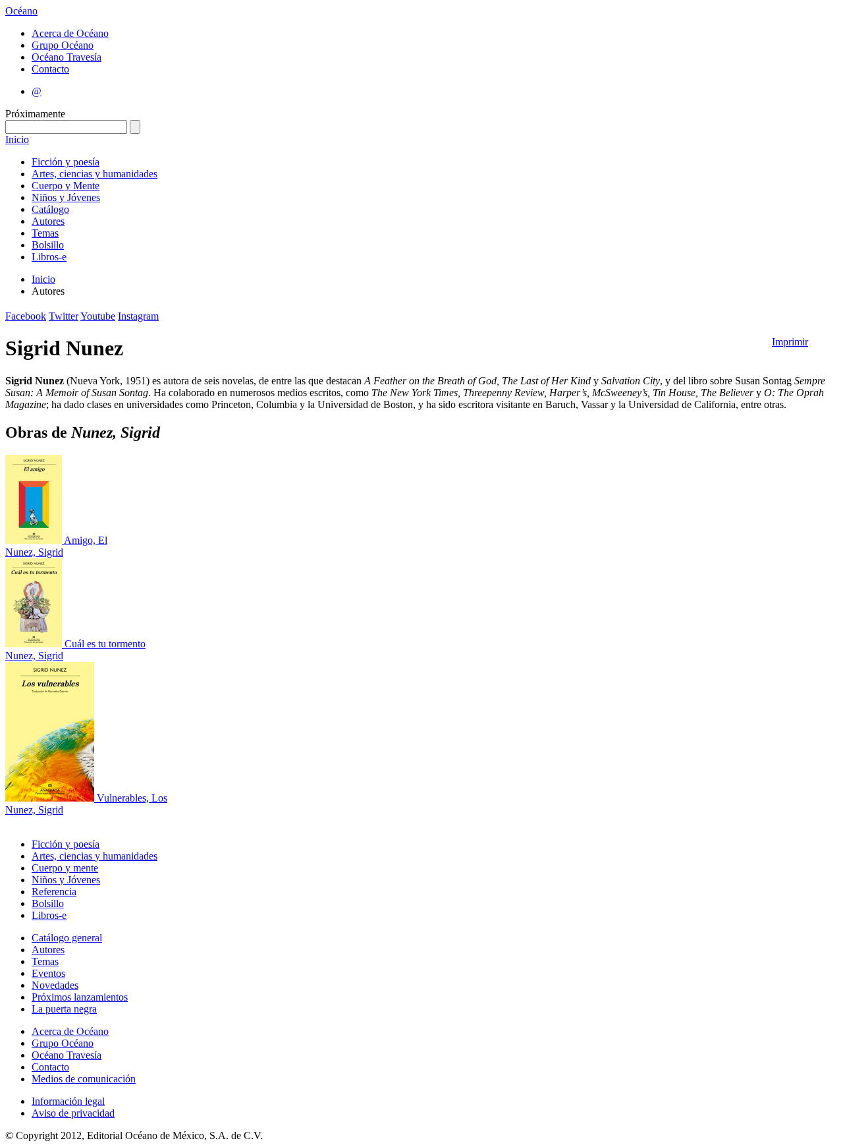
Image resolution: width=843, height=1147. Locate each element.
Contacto (50, 68)
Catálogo (50, 209)
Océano (21, 10)
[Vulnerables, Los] (51, 798)
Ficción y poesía (65, 161)
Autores (48, 221)
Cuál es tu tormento (105, 643)
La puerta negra (64, 1009)
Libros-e (49, 256)
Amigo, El (85, 540)
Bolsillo (48, 244)
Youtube (97, 316)
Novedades (55, 985)
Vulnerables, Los (132, 798)
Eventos (48, 973)
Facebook (25, 316)
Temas (45, 233)
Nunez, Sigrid (34, 552)
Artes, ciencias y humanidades (94, 173)
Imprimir (790, 341)
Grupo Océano (63, 45)
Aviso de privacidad (73, 1113)
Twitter (63, 316)
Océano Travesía (66, 57)
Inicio (17, 139)
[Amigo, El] (34, 540)
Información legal (68, 1101)
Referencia (54, 891)
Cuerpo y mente (65, 867)
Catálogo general (67, 937)
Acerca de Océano (70, 33)
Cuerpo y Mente (65, 185)
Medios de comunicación (84, 1078)
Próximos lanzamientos (80, 997)
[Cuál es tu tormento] (35, 643)
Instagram (138, 316)
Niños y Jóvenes (66, 197)
